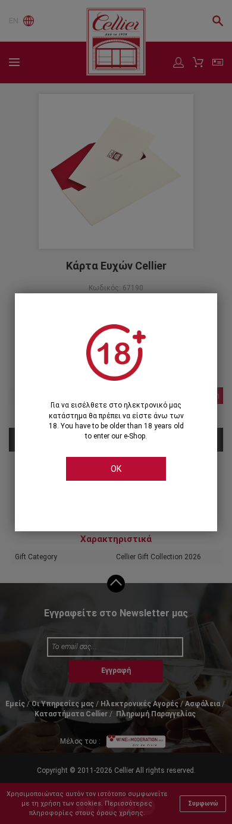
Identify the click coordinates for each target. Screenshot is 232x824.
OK (116, 469)
